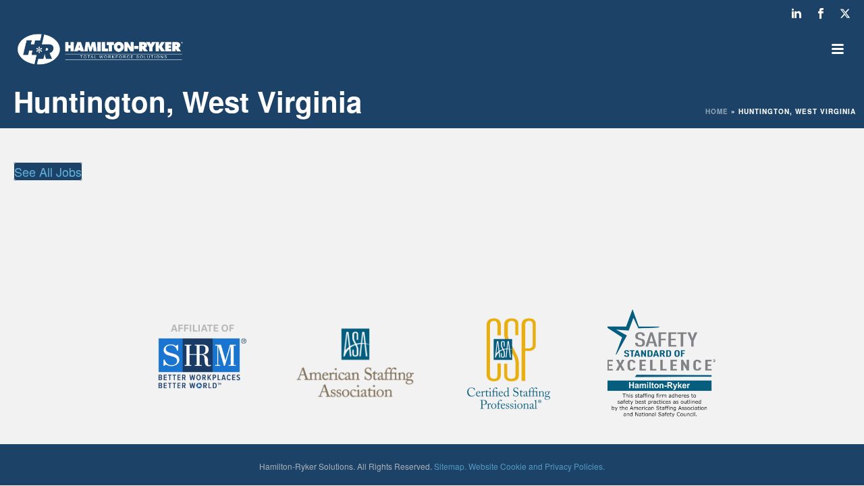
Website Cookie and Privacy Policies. (536, 466)
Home (716, 111)
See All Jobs (48, 171)
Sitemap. (450, 466)
